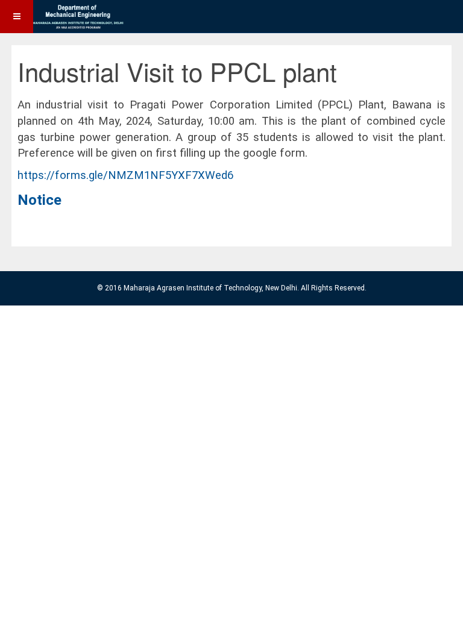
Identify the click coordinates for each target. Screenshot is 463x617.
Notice (39, 200)
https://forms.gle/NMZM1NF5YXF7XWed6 (125, 175)
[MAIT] (63, 16)
